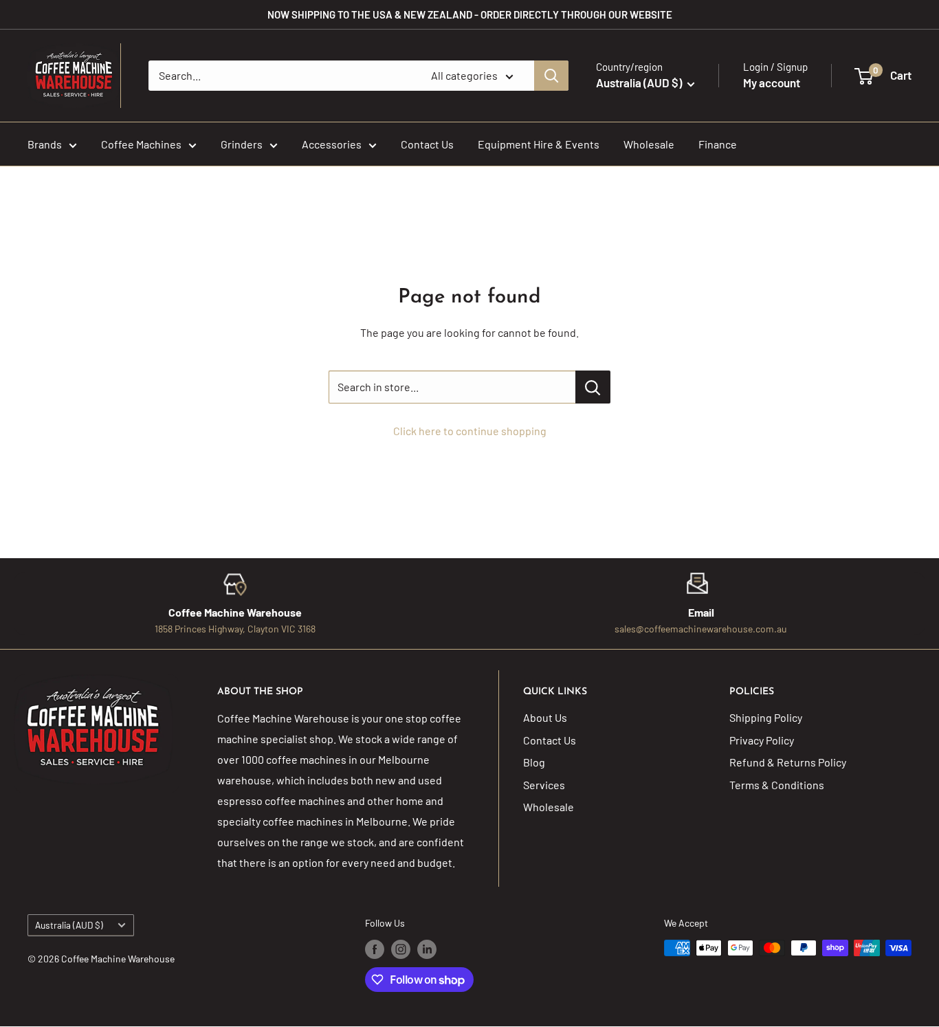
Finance (717, 144)
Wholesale (648, 144)
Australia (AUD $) (69, 925)
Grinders (242, 144)
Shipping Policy (765, 717)
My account (771, 82)
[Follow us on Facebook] (374, 949)
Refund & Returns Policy (787, 762)
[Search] (551, 75)
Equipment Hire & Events (538, 144)
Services (544, 784)
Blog (534, 762)
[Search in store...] (592, 387)
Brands (44, 144)
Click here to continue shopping (469, 430)
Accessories (332, 144)
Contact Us (427, 144)
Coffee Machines (141, 144)
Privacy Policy (761, 740)
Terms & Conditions (776, 784)
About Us (545, 717)
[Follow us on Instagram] (400, 949)
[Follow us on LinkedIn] (427, 949)
